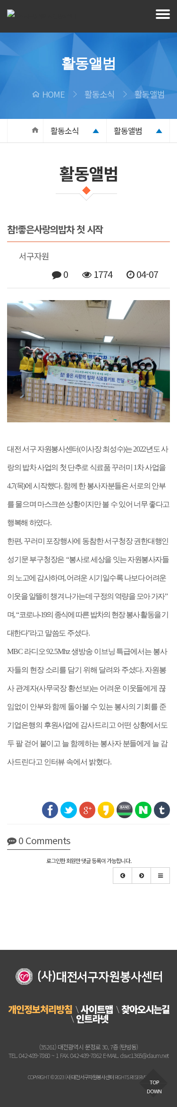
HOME (53, 94)
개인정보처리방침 (40, 1009)
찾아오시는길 (145, 1009)
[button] (122, 875)
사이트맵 (97, 1009)
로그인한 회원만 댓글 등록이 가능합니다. (88, 860)
